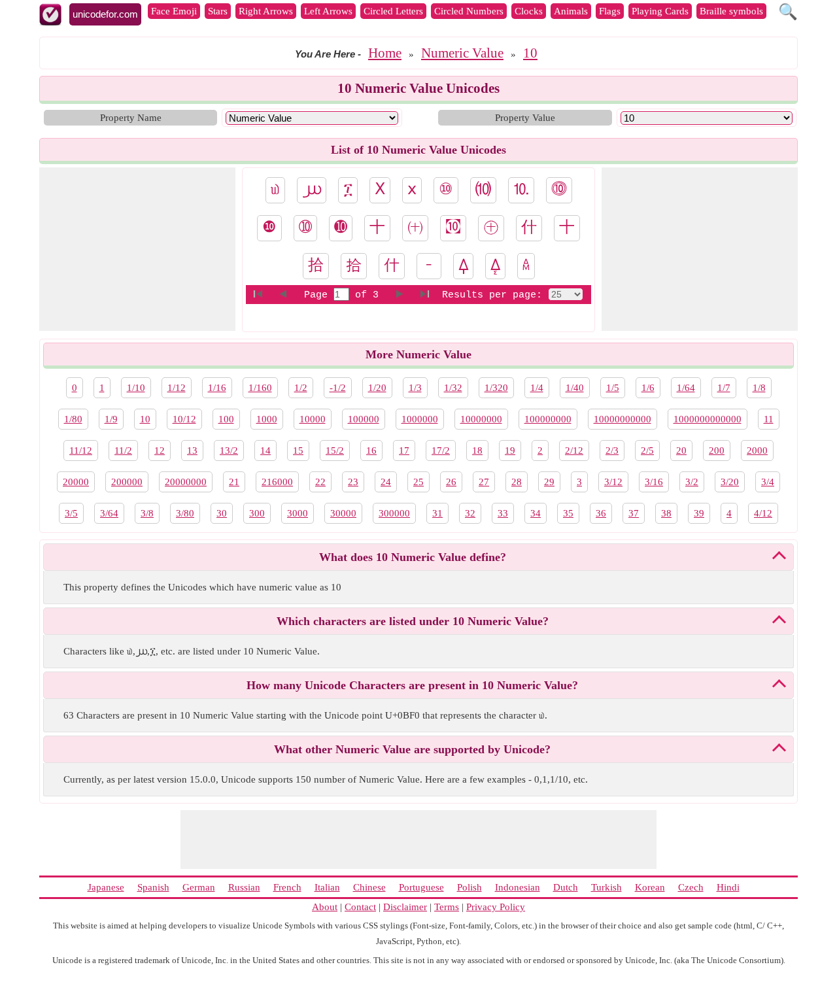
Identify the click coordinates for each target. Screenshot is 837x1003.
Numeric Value (462, 53)
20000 (76, 482)
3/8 (147, 513)
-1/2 (338, 387)
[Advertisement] (137, 249)
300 (257, 513)
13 (192, 450)
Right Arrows (266, 11)
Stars (218, 11)
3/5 (71, 513)
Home (384, 53)
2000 (757, 450)
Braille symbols (731, 11)
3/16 (654, 482)
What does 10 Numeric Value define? (412, 557)
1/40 (575, 387)
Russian (244, 887)
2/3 (612, 450)
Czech (691, 887)
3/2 (691, 482)
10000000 (481, 419)
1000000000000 (708, 419)
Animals (571, 11)
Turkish (606, 887)
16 (371, 450)
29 (549, 482)
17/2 (441, 450)
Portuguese (421, 887)
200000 (127, 482)
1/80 (73, 419)
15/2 (335, 450)
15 (298, 450)
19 (510, 450)
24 (386, 482)
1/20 (377, 387)
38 (666, 513)
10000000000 (622, 419)
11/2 (123, 450)
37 (633, 513)
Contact (360, 907)
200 (717, 450)
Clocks (529, 11)
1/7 (723, 387)
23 (353, 482)
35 (568, 513)
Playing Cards (660, 11)
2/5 (647, 450)
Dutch (565, 887)
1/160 (260, 387)
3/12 (613, 482)
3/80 (185, 513)
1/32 (453, 387)
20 (681, 450)
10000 (312, 419)
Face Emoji (174, 11)
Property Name (131, 117)
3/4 (767, 482)
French (287, 887)
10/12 (184, 419)
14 (265, 450)
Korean (650, 887)
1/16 (217, 387)
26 (451, 482)
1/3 (415, 387)
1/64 (686, 387)
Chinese (369, 887)
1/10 (136, 387)
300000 (394, 513)
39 (699, 513)
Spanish (153, 887)
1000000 (419, 419)
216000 (277, 482)
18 (477, 450)
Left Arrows (328, 11)
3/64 (109, 513)
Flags (610, 11)
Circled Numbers (469, 11)
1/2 (300, 387)
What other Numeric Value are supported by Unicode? (412, 749)
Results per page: (492, 295)
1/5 (612, 387)
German (198, 887)
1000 (266, 419)
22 (320, 482)
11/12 (80, 450)
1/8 (759, 387)
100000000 (548, 419)
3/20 (730, 482)
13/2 (229, 450)
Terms (446, 907)
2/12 (574, 450)
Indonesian (517, 887)
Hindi (728, 887)
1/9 (111, 419)
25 (418, 482)
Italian (327, 887)
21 (234, 482)
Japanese (106, 887)
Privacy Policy (495, 907)
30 (221, 513)
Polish (469, 887)
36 (601, 513)
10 (530, 53)
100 (226, 419)
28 (516, 482)
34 (535, 513)
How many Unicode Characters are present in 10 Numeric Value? (412, 685)
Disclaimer (405, 907)
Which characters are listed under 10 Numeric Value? (413, 621)
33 (503, 513)
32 (470, 513)
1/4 (536, 387)
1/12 (176, 387)
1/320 (496, 387)
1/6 (648, 387)
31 (437, 513)
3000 (297, 513)
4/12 (763, 513)
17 (404, 450)
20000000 (186, 482)
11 (769, 419)
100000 (363, 419)
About (324, 907)
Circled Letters (393, 11)
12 (159, 450)
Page (318, 295)
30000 (343, 513)
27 (484, 482)
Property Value (525, 117)
